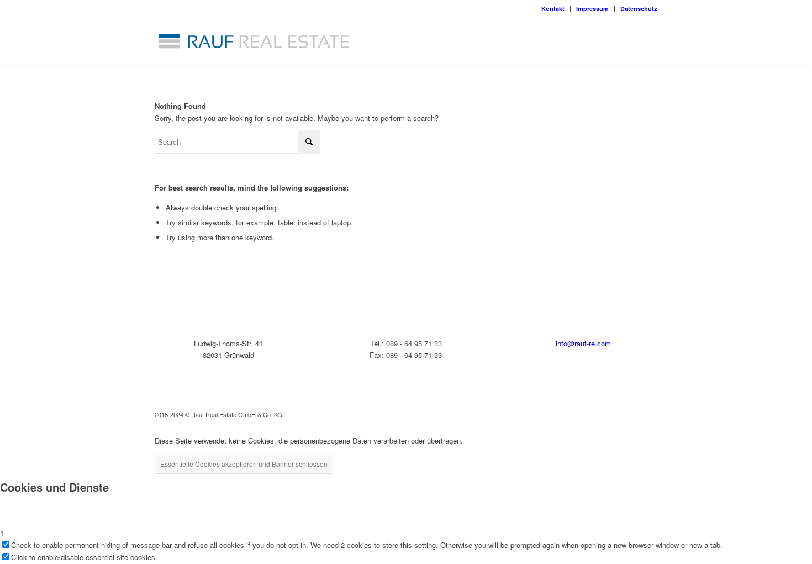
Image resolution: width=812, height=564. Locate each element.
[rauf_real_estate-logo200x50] (254, 41)
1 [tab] (2, 533)
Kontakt (553, 8)
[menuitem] (553, 9)
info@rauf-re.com (583, 343)
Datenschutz (638, 8)
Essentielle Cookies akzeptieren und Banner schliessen (244, 463)
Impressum (592, 8)
